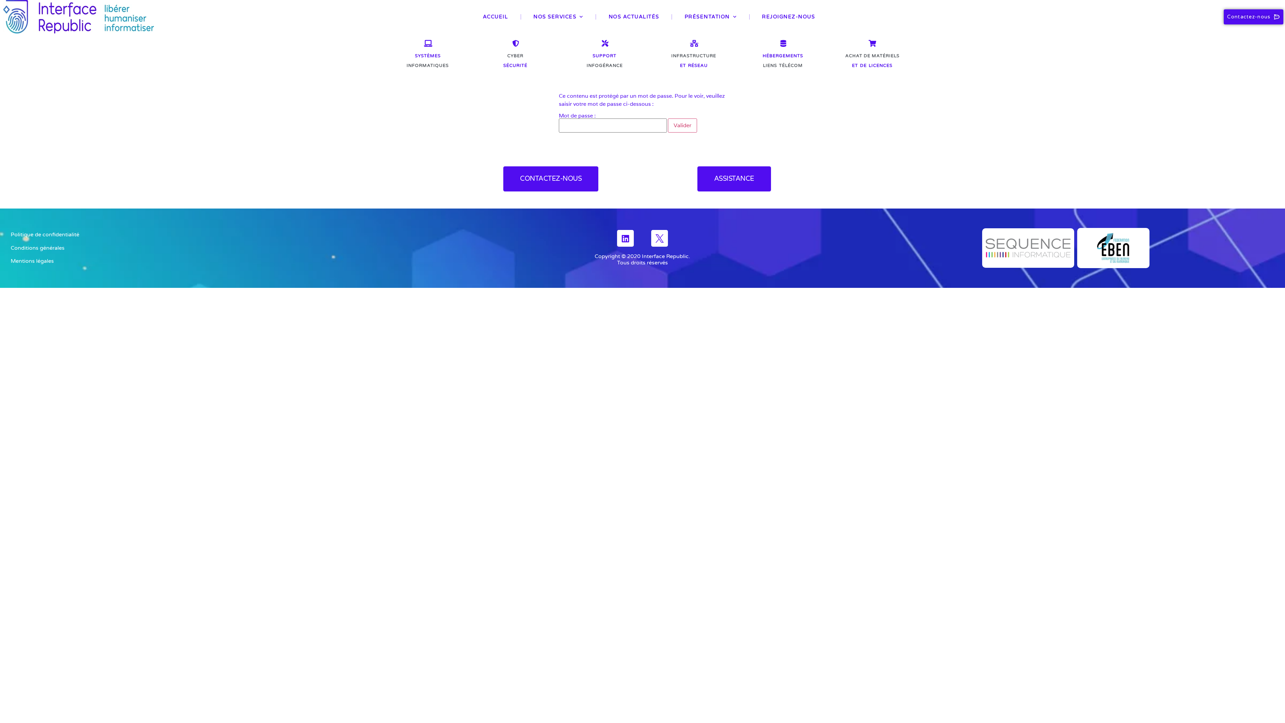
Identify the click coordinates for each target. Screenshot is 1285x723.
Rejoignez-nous (788, 17)
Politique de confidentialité (45, 234)
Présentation (707, 17)
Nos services (554, 17)
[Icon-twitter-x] (659, 238)
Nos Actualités (634, 17)
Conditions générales (38, 248)
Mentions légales (32, 261)
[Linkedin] (625, 238)
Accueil (495, 17)
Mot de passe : (577, 116)
